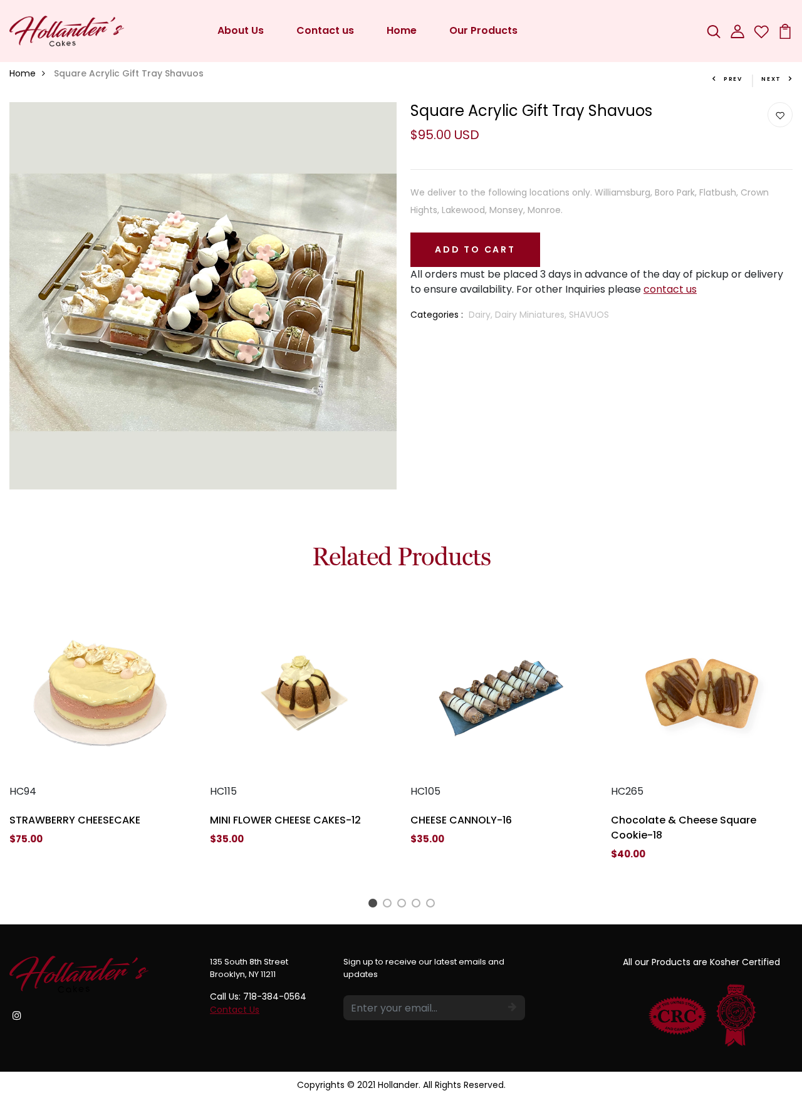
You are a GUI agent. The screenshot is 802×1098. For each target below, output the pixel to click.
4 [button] (418, 904)
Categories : (436, 314)
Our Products (483, 30)
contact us (670, 289)
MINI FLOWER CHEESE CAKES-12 (285, 820)
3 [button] (404, 904)
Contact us (325, 30)
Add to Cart (475, 249)
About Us (240, 30)
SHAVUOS (589, 314)
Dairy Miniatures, (532, 314)
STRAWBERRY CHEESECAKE (74, 820)
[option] (100, 733)
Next (771, 79)
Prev (733, 79)
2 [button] (389, 904)
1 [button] (374, 904)
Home (402, 30)
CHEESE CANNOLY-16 (461, 820)
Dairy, (482, 314)
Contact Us (234, 1009)
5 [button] (432, 904)
